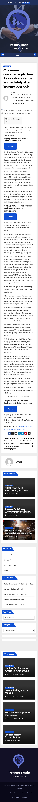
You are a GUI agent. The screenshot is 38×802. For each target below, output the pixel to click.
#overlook (20, 100)
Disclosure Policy (10, 565)
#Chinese (27, 94)
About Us (12, 793)
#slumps (21, 103)
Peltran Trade (19, 45)
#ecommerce (15, 97)
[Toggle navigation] (17, 54)
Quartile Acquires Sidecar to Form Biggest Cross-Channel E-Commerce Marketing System (11, 443)
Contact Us (7, 560)
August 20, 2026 (12, 674)
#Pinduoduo (29, 100)
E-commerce (7, 66)
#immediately (25, 97)
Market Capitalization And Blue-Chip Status (19, 584)
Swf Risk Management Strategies (15, 594)
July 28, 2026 (11, 740)
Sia (14, 92)
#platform (14, 103)
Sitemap (6, 570)
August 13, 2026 (12, 696)
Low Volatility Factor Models (13, 589)
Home (6, 793)
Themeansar (18, 788)
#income (14, 100)
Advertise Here (9, 555)
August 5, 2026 (12, 718)
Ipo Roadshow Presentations (14, 599)
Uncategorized (9, 665)
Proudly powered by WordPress (13, 785)
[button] (31, 54)
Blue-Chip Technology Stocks (14, 604)
